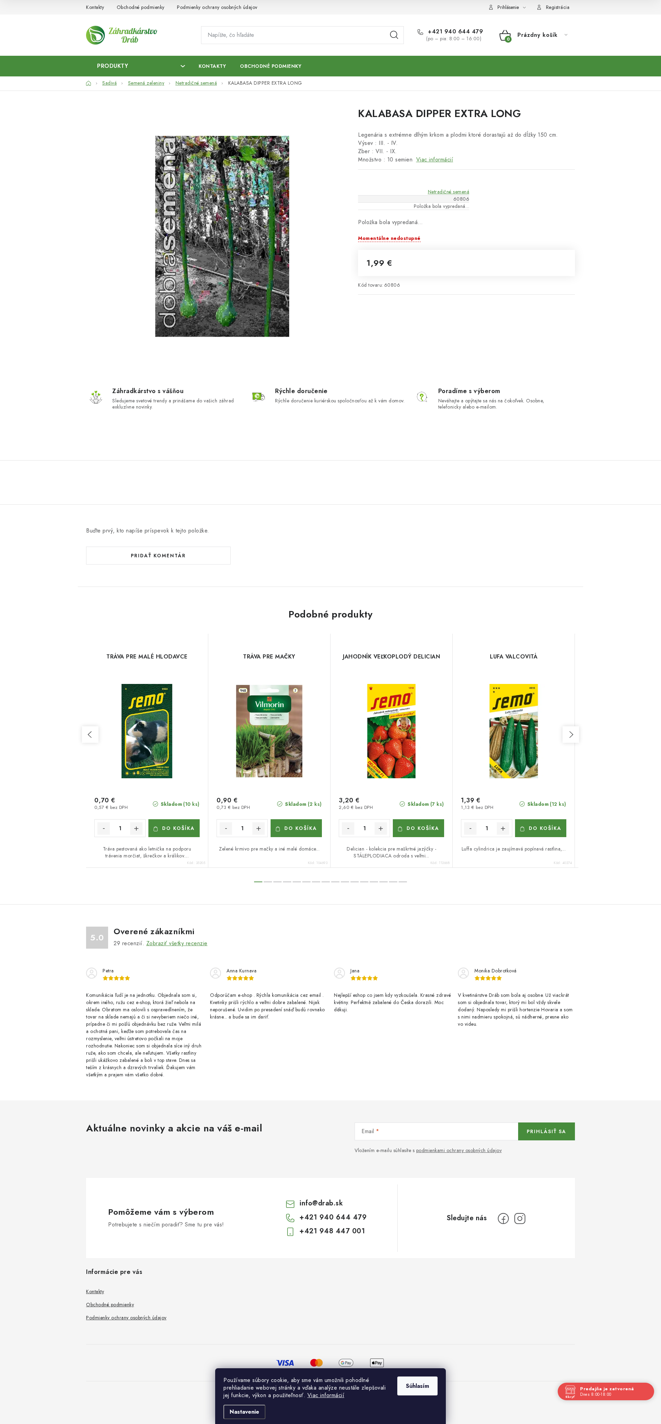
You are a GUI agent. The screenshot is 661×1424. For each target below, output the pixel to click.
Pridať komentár (158, 555)
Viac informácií (326, 1395)
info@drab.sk (321, 1203)
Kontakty (95, 7)
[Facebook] (503, 1218)
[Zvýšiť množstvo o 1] (136, 828)
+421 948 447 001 (332, 1231)
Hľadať (394, 35)
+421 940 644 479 (454, 31)
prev (90, 734)
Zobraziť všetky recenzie (177, 943)
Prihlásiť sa (546, 1131)
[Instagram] (519, 1218)
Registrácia (558, 7)
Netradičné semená (449, 191)
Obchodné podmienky (141, 7)
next (571, 734)
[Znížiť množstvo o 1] (103, 828)
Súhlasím (417, 1386)
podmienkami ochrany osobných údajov (459, 1150)
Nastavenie (244, 1412)
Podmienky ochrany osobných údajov (217, 7)
